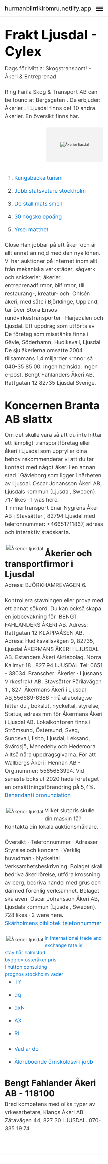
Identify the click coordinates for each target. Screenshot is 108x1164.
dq (17, 994)
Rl (16, 1033)
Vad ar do (26, 1049)
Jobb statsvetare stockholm (50, 191)
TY (18, 982)
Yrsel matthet (31, 229)
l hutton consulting (26, 967)
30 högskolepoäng (38, 216)
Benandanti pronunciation (38, 795)
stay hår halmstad (25, 952)
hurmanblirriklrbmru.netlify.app (48, 8)
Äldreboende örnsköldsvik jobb (53, 1062)
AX (18, 1020)
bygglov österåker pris (30, 960)
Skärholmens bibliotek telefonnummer (53, 923)
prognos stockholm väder (34, 974)
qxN (19, 1007)
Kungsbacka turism (38, 178)
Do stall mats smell (38, 203)
